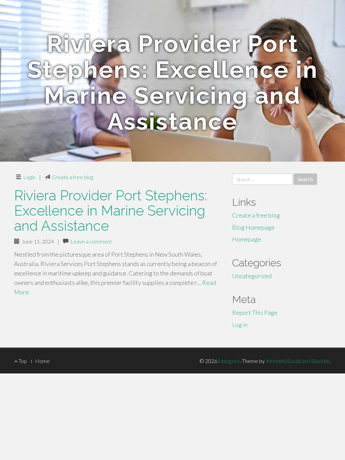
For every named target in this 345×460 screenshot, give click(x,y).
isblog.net (229, 361)
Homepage (246, 239)
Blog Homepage (253, 227)
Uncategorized (252, 276)
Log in (240, 324)
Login (29, 177)
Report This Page (255, 312)
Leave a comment (91, 241)
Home (42, 361)
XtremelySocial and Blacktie (298, 361)
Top (22, 361)
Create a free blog (72, 177)
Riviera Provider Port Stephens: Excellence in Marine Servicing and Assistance (110, 210)
